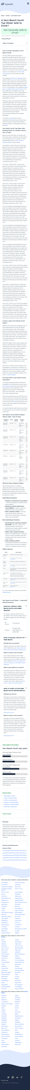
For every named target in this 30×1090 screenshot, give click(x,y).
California (4, 999)
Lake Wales (4, 928)
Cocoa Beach (18, 908)
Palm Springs (5, 924)
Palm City (4, 896)
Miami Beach (4, 980)
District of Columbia (6, 1003)
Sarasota (3, 944)
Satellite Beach (19, 900)
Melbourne (18, 896)
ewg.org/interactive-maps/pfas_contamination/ (15, 857)
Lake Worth (18, 920)
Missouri (17, 1020)
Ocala (3, 964)
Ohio (16, 1030)
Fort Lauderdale (19, 960)
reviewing (11, 118)
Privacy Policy (17, 1073)
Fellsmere (18, 884)
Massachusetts (19, 1016)
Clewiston (17, 918)
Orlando (3, 942)
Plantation (4, 978)
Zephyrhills (4, 984)
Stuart (3, 894)
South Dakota (19, 1036)
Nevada (3, 1024)
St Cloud (17, 922)
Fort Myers (18, 980)
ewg (14, 401)
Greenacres (18, 924)
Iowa (16, 1010)
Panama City (4, 968)
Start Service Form (9, 712)
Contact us (6, 1073)
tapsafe (8, 4)
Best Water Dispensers (10, 806)
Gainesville (18, 958)
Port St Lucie (5, 892)
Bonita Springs (19, 948)
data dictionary (7, 592)
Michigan (3, 1018)
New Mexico (18, 1026)
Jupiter (3, 908)
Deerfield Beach (6, 986)
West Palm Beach (6, 916)
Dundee (17, 930)
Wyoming (4, 1046)
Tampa (17, 939)
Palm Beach (4, 918)
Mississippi (4, 1020)
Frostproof (4, 922)
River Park (18, 886)
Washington (18, 1042)
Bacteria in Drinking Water (11, 804)
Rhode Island (18, 1034)
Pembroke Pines (19, 962)
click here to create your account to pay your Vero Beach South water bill (14, 662)
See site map (4, 1080)
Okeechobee (18, 898)
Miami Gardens (5, 974)
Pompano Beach (19, 970)
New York (4, 1028)
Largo (3, 982)
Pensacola (4, 952)
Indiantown (4, 900)
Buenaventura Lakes (21, 928)
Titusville (3, 926)
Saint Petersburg (20, 954)
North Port (4, 958)
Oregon (17, 1032)
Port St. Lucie (18, 888)
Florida (3, 937)
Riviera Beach (18, 912)
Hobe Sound (5, 902)
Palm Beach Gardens (7, 912)
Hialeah (17, 956)
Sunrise (17, 976)
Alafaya (17, 933)
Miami (3, 939)
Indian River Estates (6, 886)
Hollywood (18, 964)
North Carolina (19, 1028)
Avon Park (18, 916)
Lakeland (17, 952)
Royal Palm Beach (20, 914)
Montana (3, 1022)
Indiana (3, 1010)
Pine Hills (3, 988)
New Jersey (4, 1026)
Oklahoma (4, 1032)
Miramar (17, 966)
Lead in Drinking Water (10, 798)
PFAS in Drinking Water (10, 800)
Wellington (4, 920)
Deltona (3, 960)
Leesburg (4, 966)
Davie (16, 974)
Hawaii (16, 1005)
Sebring (3, 914)
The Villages (18, 986)
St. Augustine (18, 984)
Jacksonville (18, 942)
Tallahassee (4, 956)
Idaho (3, 1008)
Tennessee (4, 1038)
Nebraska (17, 1022)
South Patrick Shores (21, 902)
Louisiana (3, 1014)
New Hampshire (19, 1024)
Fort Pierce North (20, 882)
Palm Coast (4, 950)
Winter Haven (5, 954)
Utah (2, 1040)
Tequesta (4, 906)
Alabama (3, 995)
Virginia (3, 1042)
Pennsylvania (5, 1034)
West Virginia (5, 1044)
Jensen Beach (19, 892)
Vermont (17, 1040)
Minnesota (18, 1018)
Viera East (17, 904)
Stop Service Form (9, 735)
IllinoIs (16, 1008)
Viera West (4, 904)
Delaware (17, 1001)
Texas (16, 1038)
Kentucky (17, 1012)
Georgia (3, 1005)
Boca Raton (4, 976)
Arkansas (17, 997)
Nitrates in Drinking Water (11, 802)
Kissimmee (4, 930)
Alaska (16, 995)
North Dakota (5, 1030)
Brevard (17, 906)
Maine (16, 1014)
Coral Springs (18, 968)
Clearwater (4, 970)
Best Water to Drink (9, 796)
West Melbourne (6, 898)
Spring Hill (18, 972)
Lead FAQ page (11, 374)
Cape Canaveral (19, 910)
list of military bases (8, 386)
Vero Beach (4, 882)
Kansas (3, 1012)
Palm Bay (17, 894)
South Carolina (5, 1036)
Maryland (4, 1016)
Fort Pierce (4, 884)
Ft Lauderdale (5, 962)
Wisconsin (17, 1044)
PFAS (6, 125)
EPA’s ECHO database (17, 78)
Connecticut (4, 1001)
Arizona (3, 997)
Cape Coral (18, 944)
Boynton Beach (5, 933)
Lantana (17, 926)
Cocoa (3, 910)
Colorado (17, 999)
